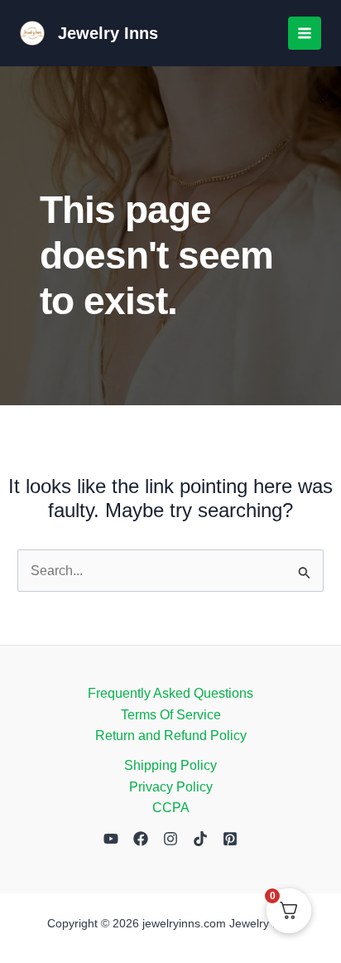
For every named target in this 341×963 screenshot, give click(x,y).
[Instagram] (170, 838)
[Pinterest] (230, 838)
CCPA (171, 808)
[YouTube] (110, 838)
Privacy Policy (171, 787)
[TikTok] (200, 838)
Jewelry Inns (108, 33)
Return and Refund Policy (171, 735)
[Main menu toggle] (304, 33)
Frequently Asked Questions (170, 693)
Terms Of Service (171, 715)
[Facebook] (140, 838)
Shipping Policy (170, 765)
